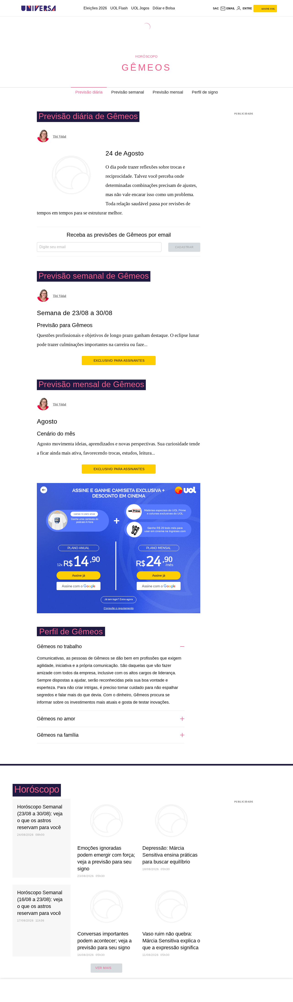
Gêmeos (146, 67)
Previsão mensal (168, 92)
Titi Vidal (59, 136)
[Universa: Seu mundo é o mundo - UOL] (38, 8)
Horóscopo (146, 56)
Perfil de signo (205, 92)
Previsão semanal (127, 92)
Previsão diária (89, 92)
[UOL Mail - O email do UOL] (227, 8)
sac (216, 8)
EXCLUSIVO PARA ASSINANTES (119, 360)
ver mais (103, 968)
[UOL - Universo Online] (60, 8)
